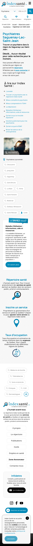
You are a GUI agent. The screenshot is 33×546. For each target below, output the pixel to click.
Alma (21, 189)
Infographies (27, 19)
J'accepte (11, 539)
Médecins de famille (17, 370)
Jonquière (10, 171)
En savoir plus (13, 264)
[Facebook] (16, 503)
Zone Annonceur (16, 459)
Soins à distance (16, 19)
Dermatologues (14, 394)
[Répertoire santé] (26, 394)
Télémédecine (18, 376)
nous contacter (21, 70)
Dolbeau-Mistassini (14, 207)
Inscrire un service (18, 510)
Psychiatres (7, 27)
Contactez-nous (16, 466)
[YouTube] (21, 503)
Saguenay (10, 177)
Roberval (10, 201)
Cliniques (12, 388)
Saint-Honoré (12, 195)
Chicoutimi (11, 165)
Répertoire (5, 19)
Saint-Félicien (12, 213)
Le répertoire (16, 434)
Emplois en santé (16, 453)
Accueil (14, 24)
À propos (17, 428)
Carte (25, 213)
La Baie (9, 189)
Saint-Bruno (11, 183)
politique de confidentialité (15, 532)
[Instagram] (11, 503)
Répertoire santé (24, 24)
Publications (16, 440)
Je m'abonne (18, 490)
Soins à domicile (18, 382)
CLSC (25, 388)
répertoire (18, 68)
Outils (16, 447)
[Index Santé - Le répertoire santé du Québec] (14, 4)
